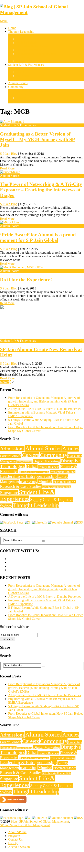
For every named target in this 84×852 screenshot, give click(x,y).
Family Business (27, 50)
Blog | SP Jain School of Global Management (40, 821)
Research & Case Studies (32, 90)
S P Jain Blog (8, 153)
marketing (29, 481)
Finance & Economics (30, 39)
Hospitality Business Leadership (34, 472)
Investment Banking (62, 471)
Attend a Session (19, 847)
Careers (21, 98)
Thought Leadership (21, 31)
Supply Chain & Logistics (33, 35)
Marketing (23, 57)
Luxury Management (29, 61)
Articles (21, 94)
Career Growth (10, 456)
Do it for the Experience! (26, 279)
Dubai (20, 68)
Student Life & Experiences (26, 64)
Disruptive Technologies (32, 46)
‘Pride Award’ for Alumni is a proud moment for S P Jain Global (38, 237)
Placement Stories (64, 481)
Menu (4, 21)
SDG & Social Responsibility (56, 486)
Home (12, 28)
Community (15, 87)
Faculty (13, 843)
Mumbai (21, 72)
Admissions (23, 101)
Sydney (21, 79)
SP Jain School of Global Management (25, 825)
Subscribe (7, 639)
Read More (7, 168)
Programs (14, 835)
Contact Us (15, 839)
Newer (4, 382)
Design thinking (24, 462)
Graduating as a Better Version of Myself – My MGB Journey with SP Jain (37, 139)
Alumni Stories (18, 83)
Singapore (22, 75)
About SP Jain (17, 832)
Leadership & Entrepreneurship (36, 53)
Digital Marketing (27, 42)
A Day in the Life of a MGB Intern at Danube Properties (44, 408)
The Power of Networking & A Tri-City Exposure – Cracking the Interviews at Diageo (41, 190)
